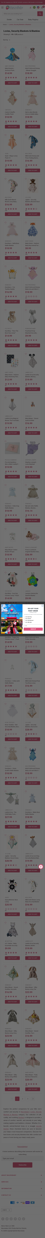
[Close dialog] (42, 606)
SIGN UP (33, 629)
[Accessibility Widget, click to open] (40, 866)
